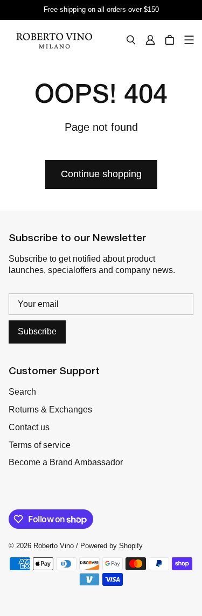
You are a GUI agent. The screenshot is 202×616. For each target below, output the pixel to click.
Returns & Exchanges (50, 409)
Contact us (29, 427)
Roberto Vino (53, 546)
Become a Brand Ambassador (66, 462)
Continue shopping (101, 174)
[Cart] (169, 40)
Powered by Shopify (111, 546)
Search (22, 391)
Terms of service (40, 445)
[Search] (131, 40)
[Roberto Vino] (54, 40)
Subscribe (37, 331)
